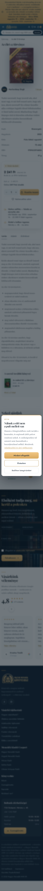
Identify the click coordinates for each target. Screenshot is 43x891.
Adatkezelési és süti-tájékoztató (18, 447)
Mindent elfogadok (21, 455)
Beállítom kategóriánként (21, 470)
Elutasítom (21, 463)
